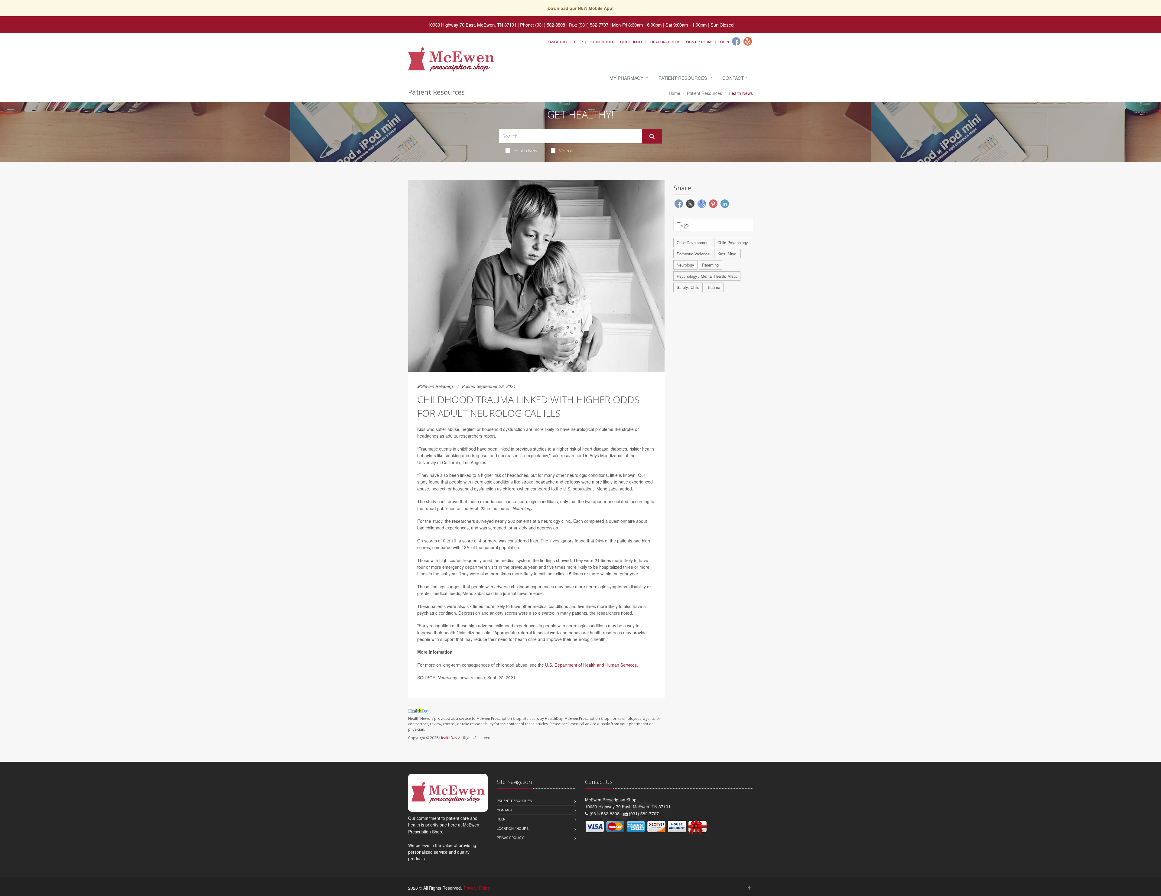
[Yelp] (747, 41)
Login (723, 41)
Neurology (685, 265)
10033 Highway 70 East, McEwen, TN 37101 (472, 24)
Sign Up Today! (699, 41)
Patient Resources (683, 78)
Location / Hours (664, 41)
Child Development (693, 242)
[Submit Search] (652, 136)
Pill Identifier (601, 41)
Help (578, 41)
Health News (527, 150)
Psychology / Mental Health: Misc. (707, 276)
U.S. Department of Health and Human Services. (591, 665)
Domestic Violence (693, 254)
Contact (733, 78)
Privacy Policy (510, 837)
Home (674, 93)
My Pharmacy (626, 78)
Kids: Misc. (727, 254)
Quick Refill (631, 41)
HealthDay (448, 737)
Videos (566, 150)
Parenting (710, 265)
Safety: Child (688, 287)
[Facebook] (736, 41)
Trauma (713, 287)
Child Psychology (732, 242)
